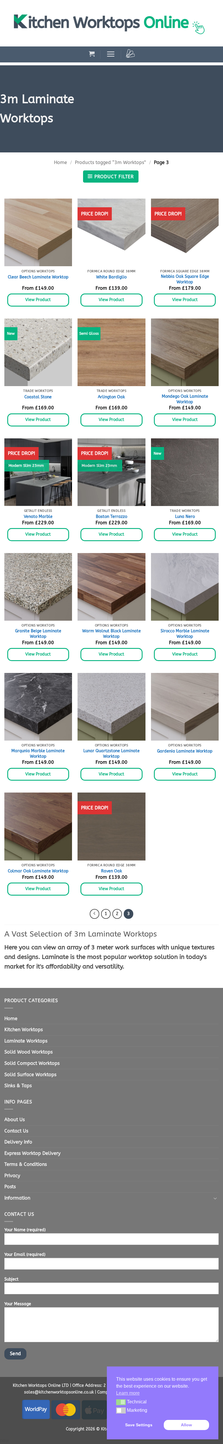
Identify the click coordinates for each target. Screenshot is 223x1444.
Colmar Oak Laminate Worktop (38, 871)
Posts (10, 1186)
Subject (11, 1279)
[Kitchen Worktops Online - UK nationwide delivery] (112, 23)
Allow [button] (186, 1425)
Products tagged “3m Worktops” (110, 162)
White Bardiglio (111, 277)
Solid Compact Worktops (32, 1063)
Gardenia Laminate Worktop (185, 751)
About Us (14, 1119)
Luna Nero (185, 516)
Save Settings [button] (138, 1425)
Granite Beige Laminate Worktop (38, 634)
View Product (38, 299)
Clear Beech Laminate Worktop (38, 277)
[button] (91, 53)
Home (60, 162)
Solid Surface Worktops (30, 1074)
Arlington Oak (111, 397)
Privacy (12, 1175)
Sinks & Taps (18, 1085)
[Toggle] (215, 1198)
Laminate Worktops (25, 1041)
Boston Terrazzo (111, 516)
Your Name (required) (25, 1229)
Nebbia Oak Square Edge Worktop (185, 279)
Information (17, 1198)
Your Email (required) (24, 1254)
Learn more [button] (128, 1393)
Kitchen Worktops (23, 1029)
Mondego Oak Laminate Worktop (185, 399)
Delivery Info (18, 1142)
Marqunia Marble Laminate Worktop (38, 753)
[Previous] (95, 914)
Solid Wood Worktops (28, 1052)
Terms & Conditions (25, 1164)
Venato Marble (38, 516)
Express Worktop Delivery (32, 1153)
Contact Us (16, 1131)
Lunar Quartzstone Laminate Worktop (111, 753)
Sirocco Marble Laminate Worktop (185, 634)
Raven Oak (111, 871)
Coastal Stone (38, 397)
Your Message (17, 1303)
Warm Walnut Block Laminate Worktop (111, 634)
